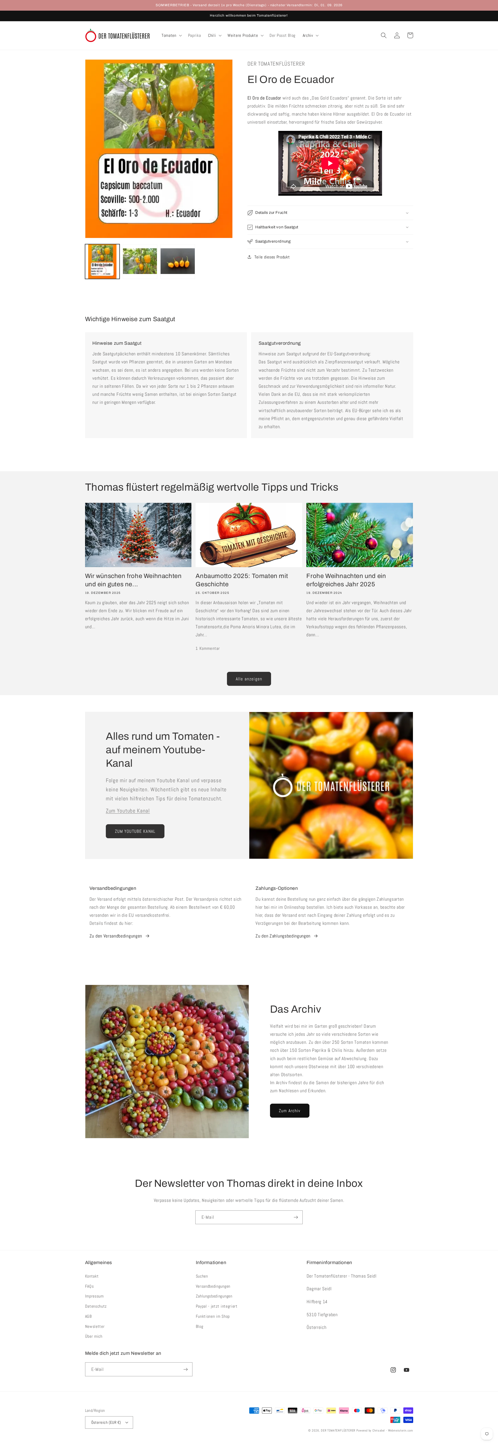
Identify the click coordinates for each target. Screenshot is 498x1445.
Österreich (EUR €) (106, 1422)
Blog (199, 1326)
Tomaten (169, 35)
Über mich (93, 1336)
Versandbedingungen (213, 1286)
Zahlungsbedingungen (214, 1296)
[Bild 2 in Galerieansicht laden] (140, 261)
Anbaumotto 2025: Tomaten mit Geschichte (242, 580)
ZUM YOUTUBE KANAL (135, 831)
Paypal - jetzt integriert (217, 1306)
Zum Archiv (290, 1110)
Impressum (94, 1296)
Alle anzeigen (249, 679)
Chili (212, 35)
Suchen (202, 1276)
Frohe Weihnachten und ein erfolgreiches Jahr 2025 (346, 580)
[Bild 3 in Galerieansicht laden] (177, 261)
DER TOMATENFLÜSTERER (338, 1430)
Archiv (308, 35)
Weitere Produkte (242, 35)
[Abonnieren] (295, 1217)
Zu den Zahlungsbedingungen (282, 936)
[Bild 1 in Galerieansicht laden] (102, 261)
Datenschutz (96, 1306)
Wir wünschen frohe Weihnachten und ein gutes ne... (133, 580)
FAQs (89, 1286)
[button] (171, 35)
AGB (88, 1316)
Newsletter (95, 1326)
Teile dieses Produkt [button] (272, 257)
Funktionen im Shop (213, 1316)
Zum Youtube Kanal (128, 810)
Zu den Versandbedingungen (115, 936)
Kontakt (92, 1276)
